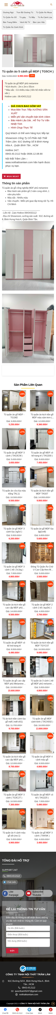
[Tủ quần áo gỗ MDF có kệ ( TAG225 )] (42, 780)
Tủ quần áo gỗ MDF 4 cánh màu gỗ (42, 758)
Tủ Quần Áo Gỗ (10, 17)
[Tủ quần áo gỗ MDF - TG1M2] (14, 400)
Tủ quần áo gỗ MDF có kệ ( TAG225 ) (42, 796)
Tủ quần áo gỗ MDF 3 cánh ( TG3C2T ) (14, 796)
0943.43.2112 (12, 153)
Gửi (12, 951)
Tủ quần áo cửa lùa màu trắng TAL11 (14, 492)
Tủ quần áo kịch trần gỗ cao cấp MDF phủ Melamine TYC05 (14, 606)
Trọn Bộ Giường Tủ (24, 12)
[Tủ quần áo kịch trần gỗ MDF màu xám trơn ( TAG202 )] (42, 400)
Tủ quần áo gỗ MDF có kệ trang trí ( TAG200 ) (42, 454)
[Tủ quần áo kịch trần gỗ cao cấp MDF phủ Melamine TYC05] (14, 590)
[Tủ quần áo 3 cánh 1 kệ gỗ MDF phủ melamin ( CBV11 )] (42, 666)
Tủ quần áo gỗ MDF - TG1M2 (14, 416)
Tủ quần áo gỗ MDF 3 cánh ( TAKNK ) (42, 834)
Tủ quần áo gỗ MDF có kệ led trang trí (14, 644)
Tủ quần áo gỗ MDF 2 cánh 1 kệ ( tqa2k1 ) (42, 606)
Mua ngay (13, 176)
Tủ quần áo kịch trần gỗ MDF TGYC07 (42, 644)
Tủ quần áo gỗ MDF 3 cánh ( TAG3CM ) (14, 454)
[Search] (51, 4)
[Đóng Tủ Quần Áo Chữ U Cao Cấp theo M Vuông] (42, 552)
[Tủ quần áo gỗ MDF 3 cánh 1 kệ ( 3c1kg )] (14, 552)
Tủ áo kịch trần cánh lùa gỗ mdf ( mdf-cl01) (14, 720)
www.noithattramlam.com (19, 162)
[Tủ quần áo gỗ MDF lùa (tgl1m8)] (42, 514)
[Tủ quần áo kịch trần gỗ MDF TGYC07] (42, 628)
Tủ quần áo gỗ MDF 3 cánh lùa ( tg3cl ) (14, 530)
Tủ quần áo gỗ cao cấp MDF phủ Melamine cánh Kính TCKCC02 (14, 682)
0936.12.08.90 (35, 153)
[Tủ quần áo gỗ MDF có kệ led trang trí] (14, 628)
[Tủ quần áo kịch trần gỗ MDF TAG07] (42, 476)
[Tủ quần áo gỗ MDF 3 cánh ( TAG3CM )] (14, 438)
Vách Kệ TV (25, 22)
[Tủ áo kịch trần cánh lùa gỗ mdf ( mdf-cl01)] (14, 704)
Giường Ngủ (8, 12)
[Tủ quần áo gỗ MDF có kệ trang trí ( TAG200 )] (42, 438)
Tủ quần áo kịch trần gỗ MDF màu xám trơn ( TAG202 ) (42, 416)
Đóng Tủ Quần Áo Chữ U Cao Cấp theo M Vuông (42, 568)
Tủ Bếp (32, 17)
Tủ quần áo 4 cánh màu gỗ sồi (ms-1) (14, 834)
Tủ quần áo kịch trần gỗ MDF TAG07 (42, 492)
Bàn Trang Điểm (10, 22)
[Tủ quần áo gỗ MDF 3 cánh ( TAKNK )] (42, 818)
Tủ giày (22, 17)
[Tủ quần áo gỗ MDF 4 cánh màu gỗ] (42, 742)
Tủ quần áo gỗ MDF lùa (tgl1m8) (42, 530)
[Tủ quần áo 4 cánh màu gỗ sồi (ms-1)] (14, 818)
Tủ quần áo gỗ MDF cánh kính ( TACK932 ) (42, 720)
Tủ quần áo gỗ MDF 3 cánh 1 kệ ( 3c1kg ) (14, 568)
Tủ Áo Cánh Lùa (45, 17)
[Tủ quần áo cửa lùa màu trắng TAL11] (14, 476)
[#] (17, 4)
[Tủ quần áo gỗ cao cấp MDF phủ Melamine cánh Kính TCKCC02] (14, 666)
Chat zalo (11, 882)
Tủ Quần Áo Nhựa (44, 12)
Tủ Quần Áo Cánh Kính (13, 27)
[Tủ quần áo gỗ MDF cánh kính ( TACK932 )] (42, 704)
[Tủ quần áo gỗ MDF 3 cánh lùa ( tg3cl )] (14, 514)
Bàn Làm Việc (39, 22)
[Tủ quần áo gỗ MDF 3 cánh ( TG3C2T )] (14, 780)
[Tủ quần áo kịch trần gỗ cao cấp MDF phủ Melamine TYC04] (14, 742)
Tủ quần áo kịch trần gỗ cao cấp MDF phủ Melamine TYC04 (14, 758)
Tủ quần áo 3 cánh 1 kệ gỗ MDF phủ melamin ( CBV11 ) (42, 682)
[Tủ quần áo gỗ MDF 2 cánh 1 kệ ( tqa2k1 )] (42, 590)
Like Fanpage (13, 893)
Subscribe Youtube (37, 893)
